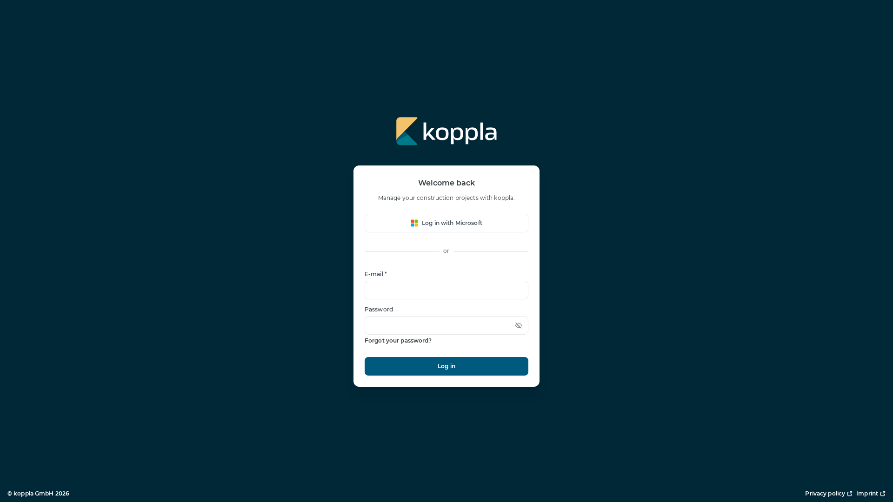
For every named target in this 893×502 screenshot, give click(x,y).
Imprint (867, 493)
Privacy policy (825, 493)
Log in (446, 366)
